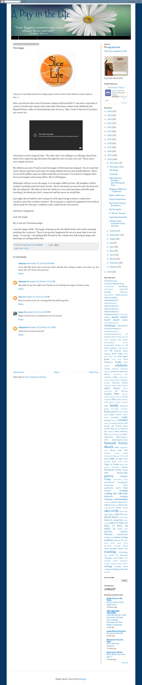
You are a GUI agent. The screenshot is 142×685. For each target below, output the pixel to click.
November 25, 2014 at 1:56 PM (36, 297)
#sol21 (107, 317)
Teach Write (109, 543)
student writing (121, 537)
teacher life (123, 549)
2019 (109, 139)
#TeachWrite (122, 326)
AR (111, 351)
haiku (125, 417)
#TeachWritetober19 (112, 329)
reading (123, 490)
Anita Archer (123, 348)
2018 (109, 143)
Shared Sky (123, 505)
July (112, 243)
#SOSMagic (110, 325)
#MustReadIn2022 (111, 314)
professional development (116, 482)
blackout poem (121, 351)
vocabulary (124, 561)
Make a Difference (117, 195)
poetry (108, 476)
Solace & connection (113, 520)
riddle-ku (114, 502)
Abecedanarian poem (116, 342)
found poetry (111, 411)
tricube (115, 558)
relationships (121, 499)
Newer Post (19, 372)
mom (110, 434)
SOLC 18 (122, 526)
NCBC (117, 447)
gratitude (115, 417)
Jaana (20, 312)
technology (123, 552)
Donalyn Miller (111, 394)
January (113, 267)
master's (111, 431)
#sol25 (116, 320)
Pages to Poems (111, 464)
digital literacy (112, 388)
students (108, 540)
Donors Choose (116, 397)
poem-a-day (122, 473)
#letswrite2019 (121, 295)
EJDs (114, 399)
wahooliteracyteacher (116, 631)
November (115, 167)
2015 (109, 155)
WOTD (125, 564)
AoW (106, 351)
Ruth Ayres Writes (115, 652)
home (113, 420)
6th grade (123, 340)
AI (123, 345)
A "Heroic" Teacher (117, 213)
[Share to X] (54, 245)
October (113, 231)
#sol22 (115, 317)
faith (106, 406)
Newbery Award (111, 453)
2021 (109, 132)
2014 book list (120, 337)
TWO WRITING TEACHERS (113, 612)
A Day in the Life (40, 14)
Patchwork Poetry (112, 470)
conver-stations (109, 380)
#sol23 (124, 317)
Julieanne (22, 282)
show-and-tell (109, 508)
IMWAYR (123, 420)
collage (115, 377)
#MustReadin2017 (110, 303)
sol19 (125, 514)
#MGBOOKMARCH (111, 300)
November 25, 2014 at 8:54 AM (40, 264)
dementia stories (110, 385)
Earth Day (107, 399)
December (114, 163)
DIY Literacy (121, 391)
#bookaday (123, 286)
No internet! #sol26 (115, 633)
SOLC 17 (109, 526)
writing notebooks (119, 569)
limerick (118, 429)
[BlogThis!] (51, 245)
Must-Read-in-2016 (120, 440)
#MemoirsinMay (110, 298)
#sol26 (125, 320)
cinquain (107, 371)
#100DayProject (110, 281)
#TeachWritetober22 (111, 331)
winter (120, 564)
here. (18, 97)
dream (125, 397)
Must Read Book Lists (28, 38)
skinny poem (122, 508)
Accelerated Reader (112, 345)
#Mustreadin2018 (111, 306)
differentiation (122, 385)
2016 (109, 151)
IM (117, 420)
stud (111, 537)
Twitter (115, 561)
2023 (109, 123)
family (114, 405)
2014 (109, 159)
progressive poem (116, 485)
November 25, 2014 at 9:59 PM (37, 312)
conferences (123, 377)
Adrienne (22, 264)
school (107, 505)
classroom (115, 372)
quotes (118, 488)
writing (108, 566)
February (114, 263)
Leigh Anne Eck (113, 47)
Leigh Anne (115, 91)
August (113, 239)
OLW (111, 459)
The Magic (113, 170)
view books (124, 102)
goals (106, 414)
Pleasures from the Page (115, 641)
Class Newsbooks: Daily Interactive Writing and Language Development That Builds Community (116, 620)
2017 (109, 147)
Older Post (93, 372)
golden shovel (115, 415)
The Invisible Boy (111, 555)
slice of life (24, 248)
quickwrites (109, 488)
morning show (117, 434)
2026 (109, 111)
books (118, 362)
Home (15, 38)
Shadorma (114, 505)
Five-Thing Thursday (119, 409)
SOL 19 (119, 514)
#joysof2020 (108, 295)
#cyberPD (124, 289)
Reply (21, 274)
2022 (109, 127)
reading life (110, 493)
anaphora (113, 348)
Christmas (124, 369)
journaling (112, 423)
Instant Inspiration (117, 199)
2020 (109, 135)
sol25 (121, 517)
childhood (115, 369)
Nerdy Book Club (119, 450)
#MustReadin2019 (111, 309)
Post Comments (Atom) (35, 377)
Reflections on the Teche (114, 599)
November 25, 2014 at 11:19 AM (41, 282)
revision (107, 502)
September (115, 235)
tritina (120, 558)
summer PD (118, 540)
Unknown (22, 327)
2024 (109, 119)
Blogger (82, 679)
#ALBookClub (109, 286)
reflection (123, 493)
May (112, 251)
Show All (125, 663)
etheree (125, 402)
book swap (116, 359)
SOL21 (115, 517)
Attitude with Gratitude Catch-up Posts (117, 223)
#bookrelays (108, 289)
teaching (110, 551)
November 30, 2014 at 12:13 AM (42, 327)
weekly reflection (110, 564)
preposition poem (120, 479)
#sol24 (107, 320)
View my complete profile (115, 51)
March (113, 259)
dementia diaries (120, 383)
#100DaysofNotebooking (114, 284)
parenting (115, 467)
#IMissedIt (124, 292)
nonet (125, 453)
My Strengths (115, 209)
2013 (109, 272)
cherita (107, 369)
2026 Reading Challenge (116, 87)
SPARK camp (122, 529)
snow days (108, 514)
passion (125, 467)
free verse (123, 412)
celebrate (121, 365)
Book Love (112, 356)
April (112, 255)
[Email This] (49, 245)
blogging (107, 354)
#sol (120, 314)
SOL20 (107, 517)
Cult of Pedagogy (122, 380)
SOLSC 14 (109, 529)
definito (107, 383)
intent (106, 423)
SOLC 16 (123, 523)
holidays (107, 420)
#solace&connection (111, 323)
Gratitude (113, 174)
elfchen (118, 399)
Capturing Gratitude (118, 217)
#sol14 (125, 314)
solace (125, 517)
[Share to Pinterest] (58, 245)
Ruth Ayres (123, 502)
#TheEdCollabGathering (112, 334)
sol (114, 514)
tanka (126, 540)
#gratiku (107, 292)
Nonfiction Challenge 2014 (114, 456)
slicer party (123, 511)
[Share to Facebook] (56, 245)
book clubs (117, 354)
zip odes (107, 572)
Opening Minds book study (116, 462)
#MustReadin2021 (111, 312)
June (112, 247)
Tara (20, 297)
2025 (109, 115)
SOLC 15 (114, 523)
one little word (121, 459)
